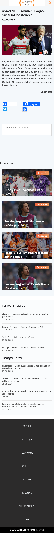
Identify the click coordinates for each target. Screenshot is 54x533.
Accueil (27, 426)
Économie (27, 453)
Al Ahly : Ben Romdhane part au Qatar (24, 192)
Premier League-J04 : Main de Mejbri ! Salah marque (26, 286)
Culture (27, 466)
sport (27, 519)
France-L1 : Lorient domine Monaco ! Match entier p (26, 254)
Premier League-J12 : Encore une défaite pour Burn (24, 223)
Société (27, 479)
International (27, 506)
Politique (27, 439)
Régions (27, 493)
